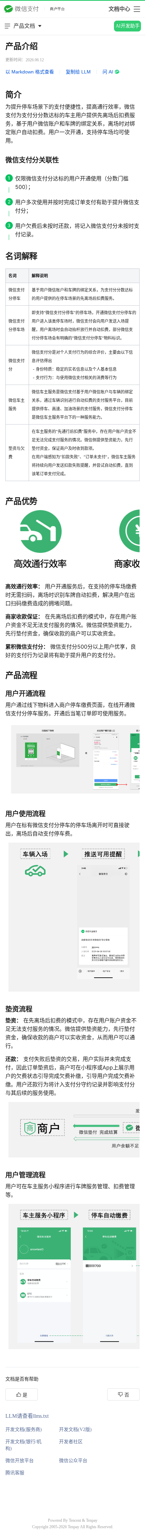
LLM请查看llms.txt (27, 1416)
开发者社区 (71, 1441)
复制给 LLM (78, 71)
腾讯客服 (14, 1472)
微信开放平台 (19, 1460)
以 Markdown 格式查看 (29, 71)
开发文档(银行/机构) (23, 1445)
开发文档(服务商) (23, 1429)
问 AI (108, 71)
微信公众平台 (73, 1460)
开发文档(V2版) (75, 1429)
